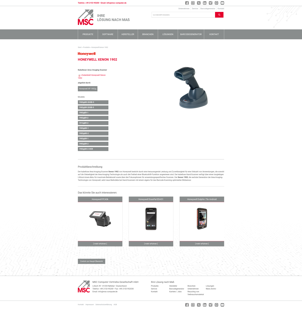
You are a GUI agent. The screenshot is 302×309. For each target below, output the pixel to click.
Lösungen (167, 34)
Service (195, 8)
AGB (115, 304)
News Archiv (211, 289)
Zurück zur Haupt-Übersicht (91, 261)
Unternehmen (183, 8)
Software (107, 34)
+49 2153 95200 (92, 3)
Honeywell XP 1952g (87, 89)
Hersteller (128, 34)
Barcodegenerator (207, 8)
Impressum (90, 304)
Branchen (147, 34)
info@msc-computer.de (116, 3)
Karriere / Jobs (175, 291)
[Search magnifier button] (219, 15)
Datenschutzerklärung (104, 304)
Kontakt (221, 8)
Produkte (88, 34)
